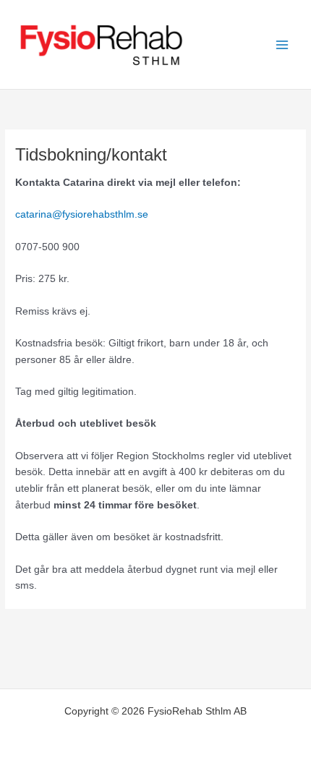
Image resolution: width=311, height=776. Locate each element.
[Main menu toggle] (282, 44)
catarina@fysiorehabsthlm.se (81, 214)
